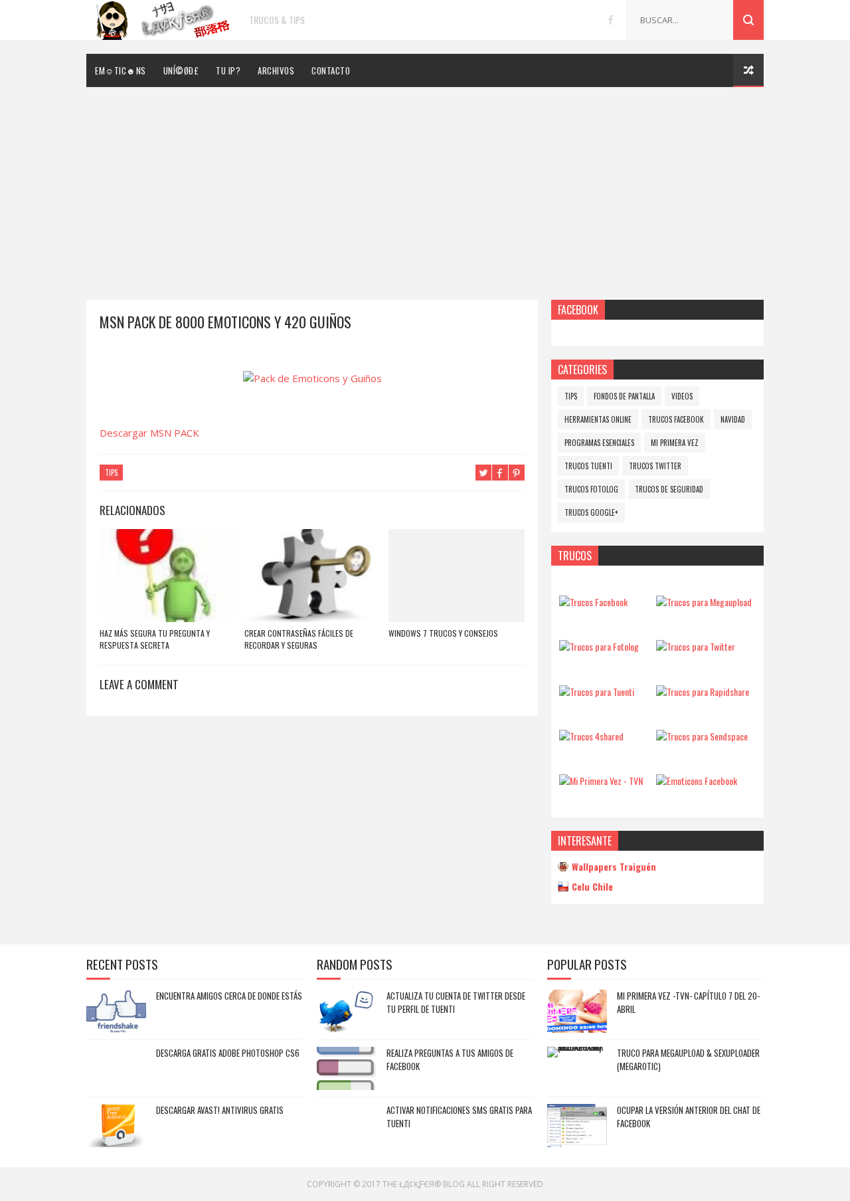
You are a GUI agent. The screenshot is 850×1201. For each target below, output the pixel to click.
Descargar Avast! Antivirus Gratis (220, 1110)
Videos (682, 396)
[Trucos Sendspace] (702, 736)
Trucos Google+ (591, 512)
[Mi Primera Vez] (601, 781)
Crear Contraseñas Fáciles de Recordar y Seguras (298, 639)
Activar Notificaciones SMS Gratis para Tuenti (459, 1116)
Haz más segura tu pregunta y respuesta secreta (155, 639)
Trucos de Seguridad (669, 489)
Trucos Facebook (676, 419)
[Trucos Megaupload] (704, 602)
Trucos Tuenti (588, 466)
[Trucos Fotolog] (599, 646)
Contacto (330, 70)
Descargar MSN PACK (149, 432)
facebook (610, 20)
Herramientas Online (598, 419)
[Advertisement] (425, 187)
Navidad (733, 419)
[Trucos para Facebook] (593, 602)
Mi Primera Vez (675, 442)
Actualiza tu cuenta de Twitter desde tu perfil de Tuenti (455, 1002)
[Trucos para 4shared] (591, 736)
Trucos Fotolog (591, 489)
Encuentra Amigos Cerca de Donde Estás (229, 995)
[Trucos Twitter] (695, 646)
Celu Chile (592, 886)
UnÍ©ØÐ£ (181, 70)
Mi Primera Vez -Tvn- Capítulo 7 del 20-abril (688, 1002)
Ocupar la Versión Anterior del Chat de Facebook (688, 1116)
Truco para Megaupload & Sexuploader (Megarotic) (688, 1059)
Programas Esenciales (599, 442)
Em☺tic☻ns (120, 70)
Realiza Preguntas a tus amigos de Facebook (449, 1059)
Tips (111, 472)
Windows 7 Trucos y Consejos (443, 633)
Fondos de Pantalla (624, 396)
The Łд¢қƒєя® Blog (423, 1184)
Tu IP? (228, 70)
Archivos (276, 70)
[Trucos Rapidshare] (702, 692)
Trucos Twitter (655, 466)
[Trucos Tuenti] (596, 692)
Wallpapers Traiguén (614, 866)
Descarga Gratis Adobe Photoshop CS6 (227, 1052)
